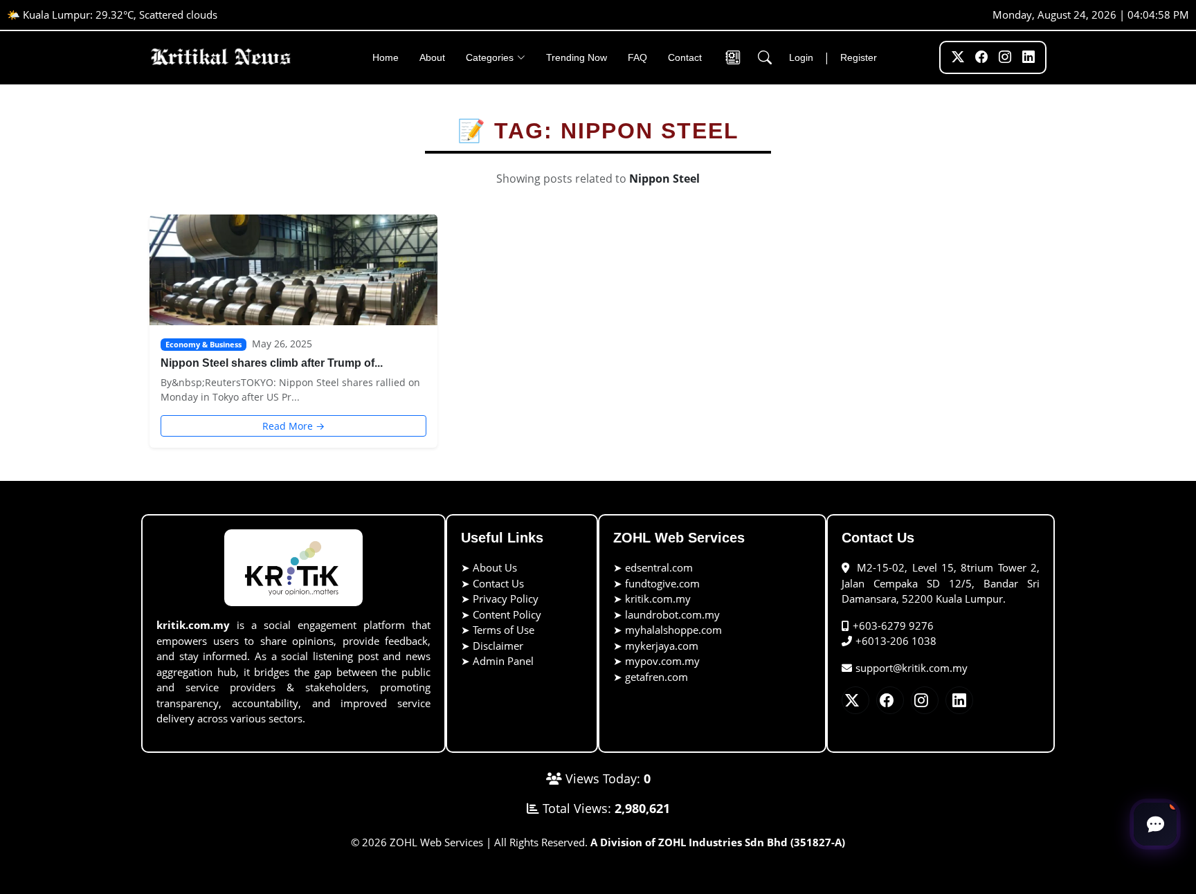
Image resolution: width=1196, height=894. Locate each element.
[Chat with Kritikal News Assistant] (1155, 824)
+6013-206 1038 (895, 641)
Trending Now (576, 57)
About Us (495, 567)
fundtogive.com (662, 583)
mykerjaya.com (661, 646)
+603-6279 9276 (893, 625)
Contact (685, 57)
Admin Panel (503, 661)
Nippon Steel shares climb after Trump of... (272, 363)
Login (801, 57)
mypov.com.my (662, 661)
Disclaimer (498, 646)
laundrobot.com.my (672, 614)
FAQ (637, 57)
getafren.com (656, 677)
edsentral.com (659, 567)
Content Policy (507, 614)
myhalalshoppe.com (673, 630)
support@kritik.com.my (911, 668)
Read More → (293, 425)
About (432, 57)
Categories (490, 57)
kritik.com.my (658, 598)
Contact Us (498, 583)
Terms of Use (503, 630)
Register (858, 57)
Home (385, 57)
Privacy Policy (505, 598)
